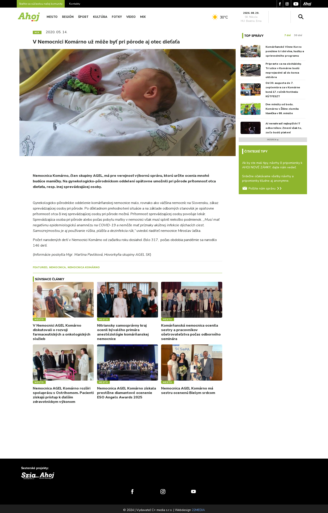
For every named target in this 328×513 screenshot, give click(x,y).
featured (40, 267)
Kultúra (100, 17)
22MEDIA (198, 510)
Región (68, 17)
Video (131, 17)
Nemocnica (57, 267)
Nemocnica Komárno (84, 267)
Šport (83, 17)
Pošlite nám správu (262, 188)
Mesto (52, 17)
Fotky (117, 17)
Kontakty (74, 4)
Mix (143, 17)
